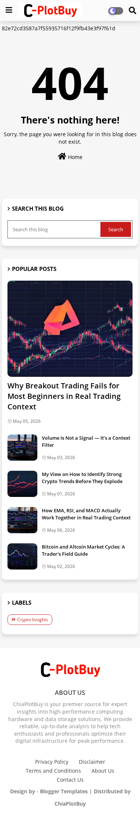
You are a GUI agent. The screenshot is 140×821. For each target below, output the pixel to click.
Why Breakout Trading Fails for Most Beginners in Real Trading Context (64, 396)
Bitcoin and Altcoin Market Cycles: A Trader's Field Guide (83, 550)
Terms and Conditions (53, 770)
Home (74, 157)
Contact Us (70, 779)
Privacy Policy (51, 761)
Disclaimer (92, 761)
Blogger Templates (64, 791)
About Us (102, 770)
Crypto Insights (32, 619)
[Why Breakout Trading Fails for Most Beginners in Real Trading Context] (70, 329)
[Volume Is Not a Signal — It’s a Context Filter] (22, 447)
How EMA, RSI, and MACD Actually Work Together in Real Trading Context (86, 514)
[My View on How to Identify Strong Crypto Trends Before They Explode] (22, 484)
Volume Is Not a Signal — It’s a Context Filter (86, 441)
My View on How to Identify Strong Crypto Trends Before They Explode (82, 477)
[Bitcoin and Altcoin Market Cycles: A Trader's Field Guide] (22, 556)
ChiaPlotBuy (70, 803)
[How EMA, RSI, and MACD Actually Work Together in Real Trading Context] (22, 520)
